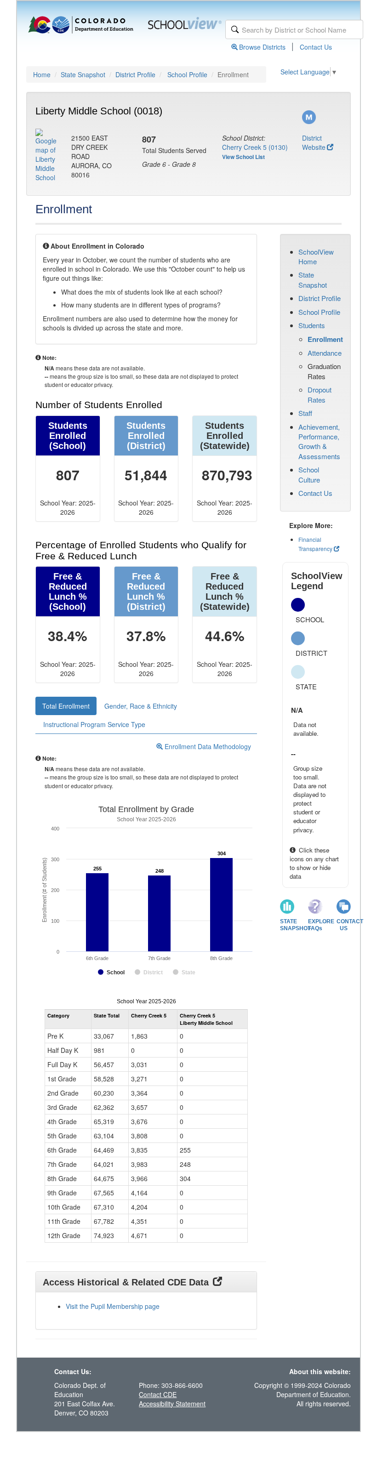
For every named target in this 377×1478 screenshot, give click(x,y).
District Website (314, 142)
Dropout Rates (319, 394)
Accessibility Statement (172, 1403)
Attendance (325, 353)
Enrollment (325, 339)
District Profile (135, 74)
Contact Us (316, 46)
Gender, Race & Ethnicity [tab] (140, 706)
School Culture (309, 474)
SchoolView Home (316, 256)
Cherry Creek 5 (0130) (255, 147)
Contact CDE (158, 1394)
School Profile (187, 74)
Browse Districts (262, 46)
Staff (305, 413)
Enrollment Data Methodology (207, 746)
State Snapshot (83, 74)
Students (311, 325)
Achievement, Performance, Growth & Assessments (319, 441)
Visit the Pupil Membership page (113, 1306)
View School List (243, 157)
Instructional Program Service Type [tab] (94, 724)
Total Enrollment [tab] (66, 706)
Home (42, 74)
